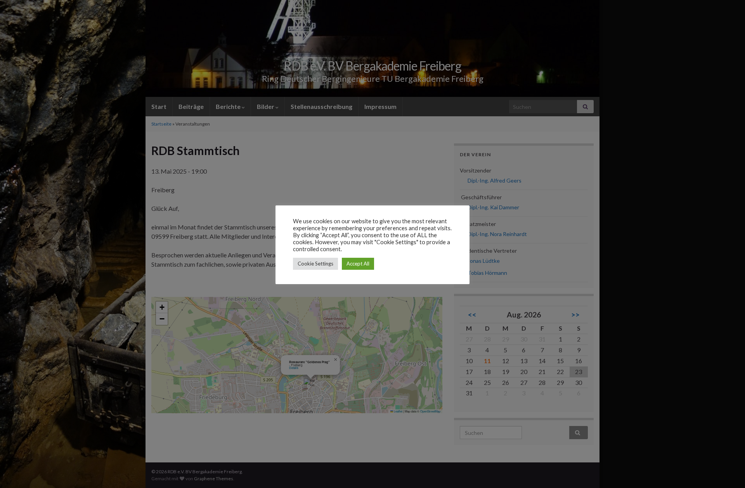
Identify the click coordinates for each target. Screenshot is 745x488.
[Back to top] (727, 470)
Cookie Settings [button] (315, 263)
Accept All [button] (358, 263)
